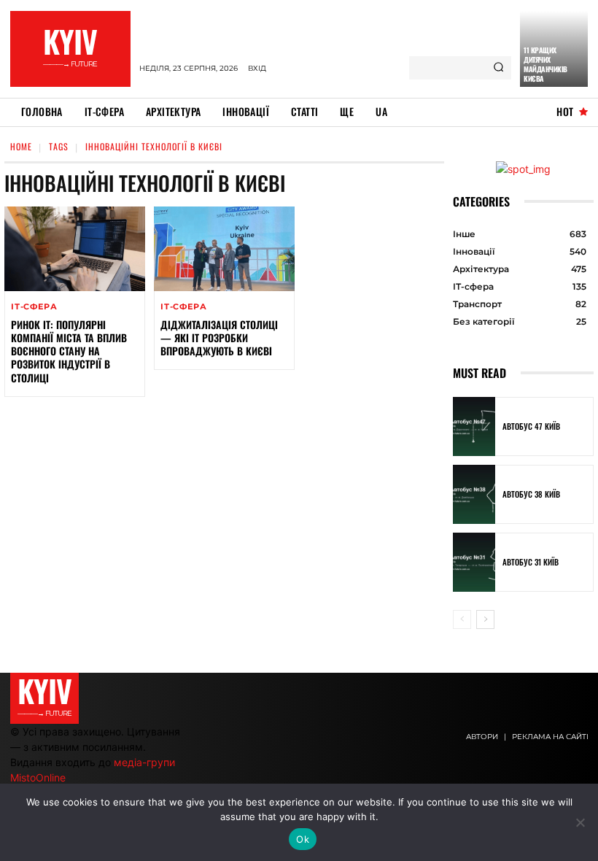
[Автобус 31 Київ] (474, 562)
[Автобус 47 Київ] (474, 426)
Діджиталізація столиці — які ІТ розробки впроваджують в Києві (219, 337)
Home (21, 146)
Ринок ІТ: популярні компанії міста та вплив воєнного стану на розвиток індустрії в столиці (69, 351)
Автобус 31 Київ (530, 562)
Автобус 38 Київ (531, 494)
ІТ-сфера (34, 307)
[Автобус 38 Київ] (474, 494)
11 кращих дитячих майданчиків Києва (545, 64)
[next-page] (485, 619)
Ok (302, 839)
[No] (579, 822)
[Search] (498, 68)
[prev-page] (462, 619)
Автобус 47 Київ (531, 426)
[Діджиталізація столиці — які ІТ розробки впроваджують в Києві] (224, 248)
